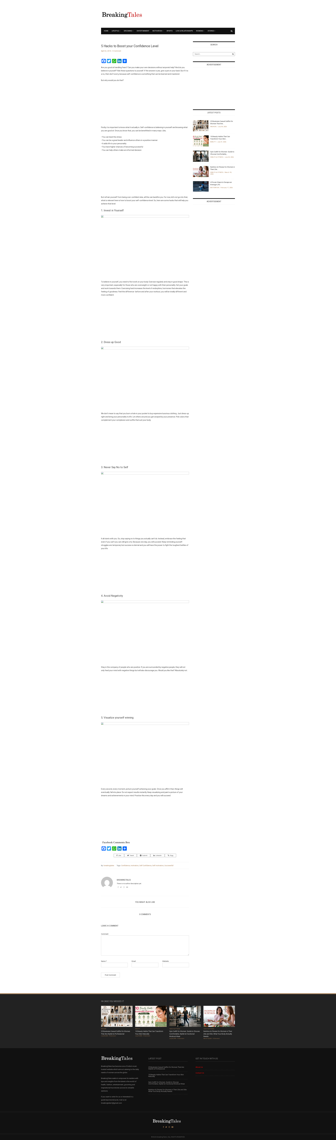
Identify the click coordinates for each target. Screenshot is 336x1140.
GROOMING (128, 31)
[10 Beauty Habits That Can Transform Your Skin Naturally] (201, 141)
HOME (106, 31)
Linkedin (159, 855)
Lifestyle (115, 31)
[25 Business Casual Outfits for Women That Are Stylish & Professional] (201, 126)
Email (134, 961)
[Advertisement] (120, 105)
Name (104, 961)
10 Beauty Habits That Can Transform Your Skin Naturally (166, 1075)
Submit (144, 855)
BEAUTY (213, 142)
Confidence (125, 865)
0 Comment (117, 51)
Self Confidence (145, 865)
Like (119, 855)
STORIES (211, 31)
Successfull (168, 865)
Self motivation (158, 865)
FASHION (213, 126)
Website (165, 961)
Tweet (132, 855)
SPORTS (169, 31)
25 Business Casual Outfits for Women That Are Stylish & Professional (166, 1068)
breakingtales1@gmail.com (111, 1103)
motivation (135, 865)
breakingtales (109, 865)
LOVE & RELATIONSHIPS (184, 31)
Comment (104, 934)
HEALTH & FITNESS (216, 157)
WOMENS (199, 31)
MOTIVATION (157, 31)
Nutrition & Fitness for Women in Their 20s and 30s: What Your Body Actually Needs (217, 1033)
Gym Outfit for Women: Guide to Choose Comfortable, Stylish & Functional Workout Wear (184, 1033)
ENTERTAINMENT (143, 31)
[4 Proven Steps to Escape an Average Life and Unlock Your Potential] (201, 186)
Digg (171, 855)
